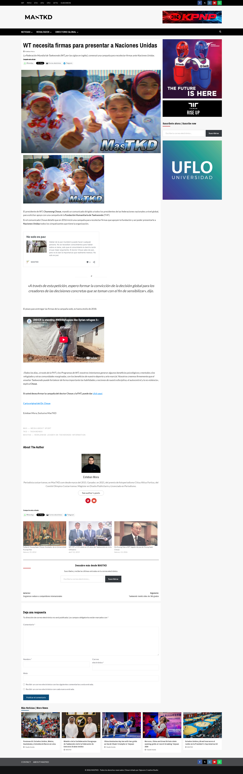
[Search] (220, 31)
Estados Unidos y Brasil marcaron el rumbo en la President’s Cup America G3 (201, 742)
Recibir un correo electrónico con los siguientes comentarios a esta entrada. (60, 684)
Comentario (29, 624)
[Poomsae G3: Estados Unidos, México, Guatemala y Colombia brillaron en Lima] (40, 725)
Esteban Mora (30, 51)
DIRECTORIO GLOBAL (65, 32)
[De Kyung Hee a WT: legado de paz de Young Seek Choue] (135, 533)
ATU (42, 3)
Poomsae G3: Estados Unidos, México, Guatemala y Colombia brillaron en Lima (39, 742)
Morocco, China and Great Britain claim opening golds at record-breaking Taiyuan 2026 (162, 744)
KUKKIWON (66, 3)
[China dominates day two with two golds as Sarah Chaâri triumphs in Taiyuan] (121, 725)
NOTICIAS (25, 32)
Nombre (27, 659)
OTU (48, 3)
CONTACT (26, 762)
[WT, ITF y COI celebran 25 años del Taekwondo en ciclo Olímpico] (90, 533)
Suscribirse (113, 579)
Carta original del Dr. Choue (36, 403)
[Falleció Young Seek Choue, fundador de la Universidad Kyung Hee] (44, 533)
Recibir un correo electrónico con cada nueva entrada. (50, 689)
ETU (36, 3)
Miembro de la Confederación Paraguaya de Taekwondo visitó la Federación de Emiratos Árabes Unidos (80, 744)
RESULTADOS (42, 32)
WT (22, 3)
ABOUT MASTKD (41, 762)
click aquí (97, 393)
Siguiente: (144, 595)
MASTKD (68, 749)
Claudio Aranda (29, 747)
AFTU (55, 3)
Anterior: (42, 595)
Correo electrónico (98, 661)
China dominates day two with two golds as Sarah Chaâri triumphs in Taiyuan (120, 742)
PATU (29, 3)
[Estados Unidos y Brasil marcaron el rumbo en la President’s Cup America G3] (202, 725)
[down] (31, 32)
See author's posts (91, 493)
